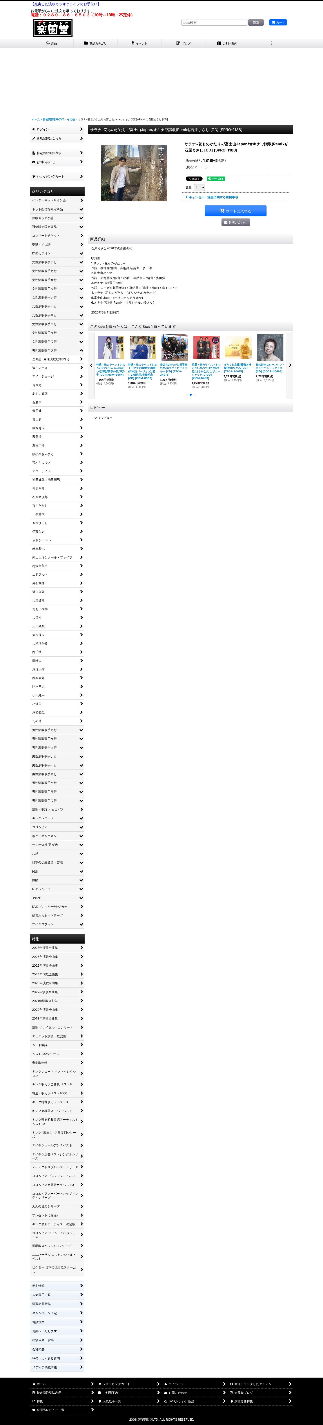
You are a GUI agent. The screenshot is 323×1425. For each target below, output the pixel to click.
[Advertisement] (161, 81)
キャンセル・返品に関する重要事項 (213, 197)
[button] (271, 43)
